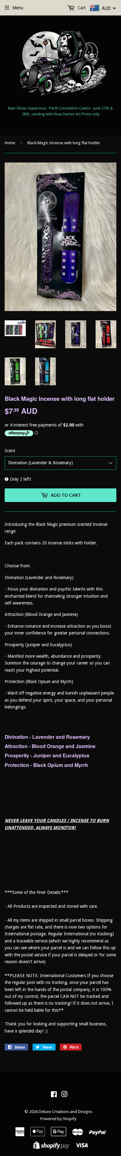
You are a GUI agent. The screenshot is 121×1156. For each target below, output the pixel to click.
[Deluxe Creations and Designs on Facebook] (54, 1095)
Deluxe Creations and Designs (65, 1111)
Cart (81, 7)
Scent (10, 450)
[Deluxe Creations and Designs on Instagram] (64, 1095)
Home (10, 143)
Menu (17, 7)
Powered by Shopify (58, 1118)
